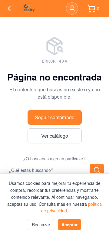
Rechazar (41, 224)
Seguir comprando (54, 117)
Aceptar (69, 224)
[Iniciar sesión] (72, 8)
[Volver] (9, 8)
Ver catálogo (54, 135)
